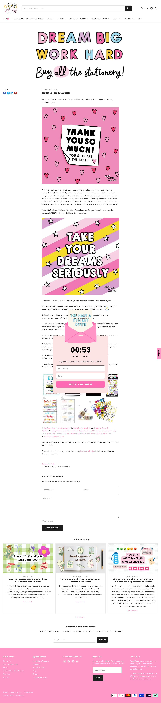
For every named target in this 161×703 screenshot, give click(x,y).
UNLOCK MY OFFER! (80, 384)
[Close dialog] (107, 308)
